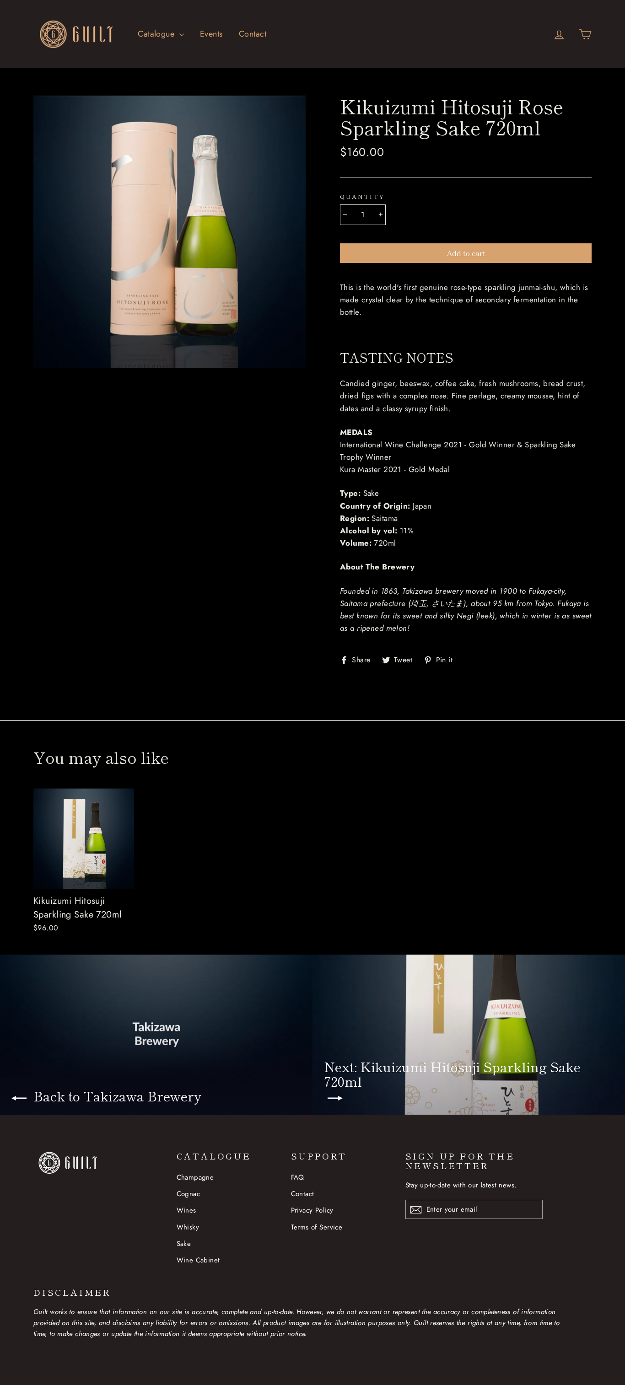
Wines (186, 1210)
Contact (252, 34)
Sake (184, 1244)
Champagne (195, 1177)
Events (211, 34)
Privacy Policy (312, 1210)
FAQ (297, 1177)
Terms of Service (317, 1227)
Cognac (188, 1194)
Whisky (188, 1227)
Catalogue (157, 34)
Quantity (362, 196)
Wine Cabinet (198, 1260)
